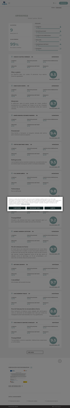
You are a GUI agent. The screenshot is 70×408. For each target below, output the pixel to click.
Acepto (53, 208)
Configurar (17, 208)
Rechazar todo (35, 208)
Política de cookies (25, 204)
